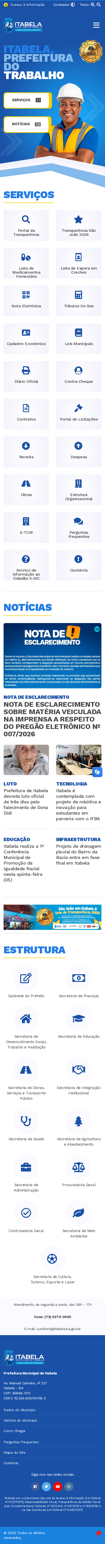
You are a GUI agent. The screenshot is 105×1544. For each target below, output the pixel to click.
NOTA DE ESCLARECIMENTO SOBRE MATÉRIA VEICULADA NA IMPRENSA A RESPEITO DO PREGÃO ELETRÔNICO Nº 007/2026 (52, 719)
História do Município (20, 1420)
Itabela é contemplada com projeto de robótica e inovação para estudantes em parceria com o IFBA (78, 804)
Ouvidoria (11, 1463)
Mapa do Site (14, 1452)
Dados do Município (19, 1410)
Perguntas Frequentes (21, 1442)
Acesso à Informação (26, 5)
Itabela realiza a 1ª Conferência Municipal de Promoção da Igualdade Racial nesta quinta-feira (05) (24, 862)
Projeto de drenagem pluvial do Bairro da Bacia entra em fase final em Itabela (78, 854)
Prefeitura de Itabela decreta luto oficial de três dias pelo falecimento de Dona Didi (26, 802)
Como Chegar (14, 1431)
